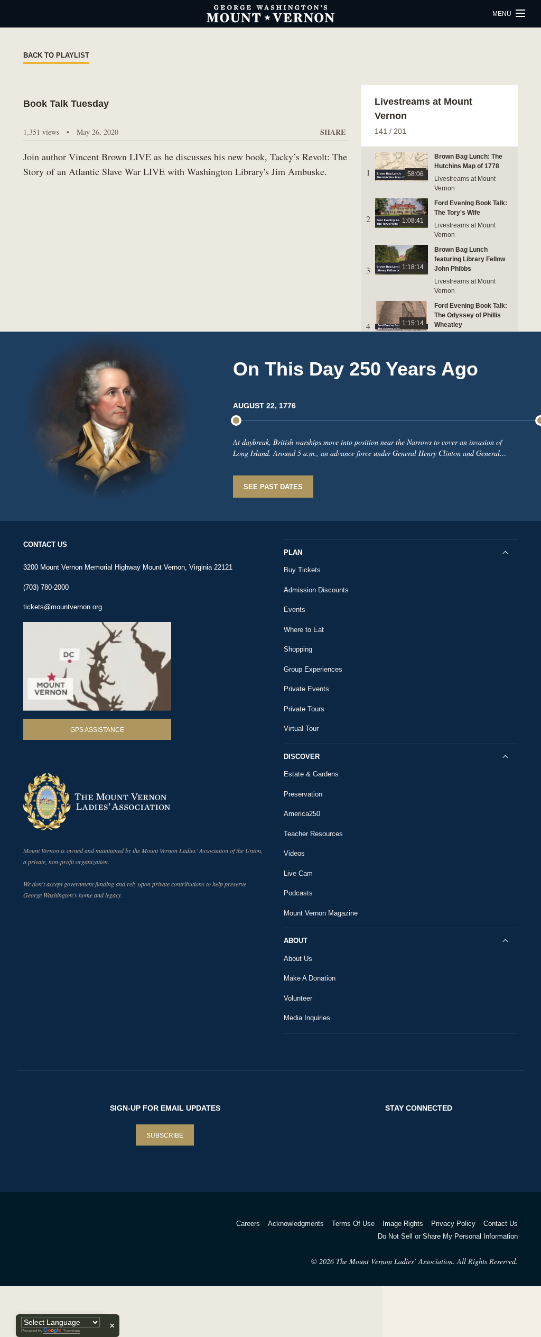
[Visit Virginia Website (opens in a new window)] (116, 1237)
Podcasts (298, 893)
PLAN (293, 552)
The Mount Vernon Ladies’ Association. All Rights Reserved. (427, 1261)
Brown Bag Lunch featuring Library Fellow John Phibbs (469, 259)
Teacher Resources (313, 834)
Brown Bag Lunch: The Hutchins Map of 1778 (468, 161)
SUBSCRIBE (164, 1135)
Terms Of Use (353, 1224)
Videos (294, 853)
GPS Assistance (97, 730)
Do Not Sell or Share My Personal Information (448, 1236)
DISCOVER (302, 757)
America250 (302, 814)
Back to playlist (56, 55)
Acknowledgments (296, 1224)
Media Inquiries (307, 1018)
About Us (298, 959)
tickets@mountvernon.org (62, 607)
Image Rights (403, 1224)
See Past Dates (273, 487)
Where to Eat (304, 630)
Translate (71, 1331)
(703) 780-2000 (46, 587)
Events (294, 609)
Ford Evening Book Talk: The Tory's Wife (470, 207)
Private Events (306, 689)
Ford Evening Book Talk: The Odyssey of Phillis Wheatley (470, 315)
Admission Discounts (316, 590)
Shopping (298, 649)
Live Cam (298, 873)
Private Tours (304, 709)
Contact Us (500, 1224)
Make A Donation (309, 978)
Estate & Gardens (311, 774)
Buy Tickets (302, 570)
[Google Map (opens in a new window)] (97, 666)
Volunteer (298, 998)
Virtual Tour (301, 728)
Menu (502, 13)
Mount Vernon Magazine (321, 913)
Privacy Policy (453, 1224)
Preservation (303, 794)
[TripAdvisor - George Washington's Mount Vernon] (52, 1237)
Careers (248, 1224)
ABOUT (295, 941)
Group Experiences (313, 669)
